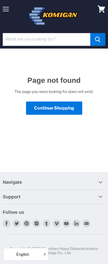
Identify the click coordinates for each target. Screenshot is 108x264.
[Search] (97, 39)
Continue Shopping (54, 108)
